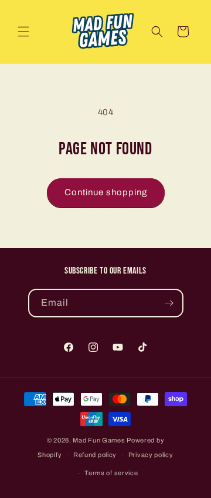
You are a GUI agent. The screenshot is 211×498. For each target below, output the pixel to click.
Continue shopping (105, 192)
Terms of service (111, 472)
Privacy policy (150, 454)
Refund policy (95, 454)
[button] (23, 31)
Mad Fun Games (99, 440)
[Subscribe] (169, 303)
